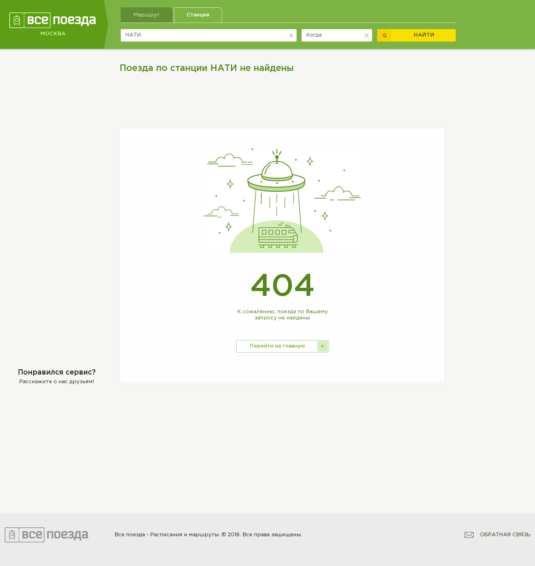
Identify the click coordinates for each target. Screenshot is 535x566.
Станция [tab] (198, 15)
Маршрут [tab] (146, 15)
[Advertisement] (57, 104)
